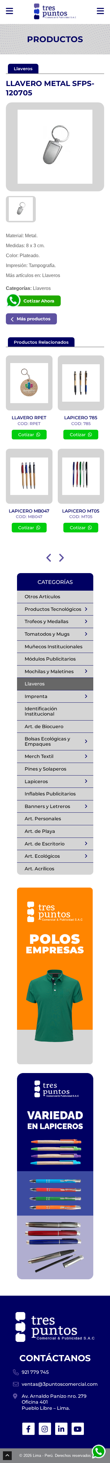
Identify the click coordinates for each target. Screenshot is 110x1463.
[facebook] (28, 1429)
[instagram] (45, 1429)
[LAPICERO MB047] (29, 476)
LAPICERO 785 (80, 417)
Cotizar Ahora (38, 301)
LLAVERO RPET (29, 417)
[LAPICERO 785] (81, 382)
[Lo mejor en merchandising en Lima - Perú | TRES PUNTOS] (55, 11)
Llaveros (51, 275)
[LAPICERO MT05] (81, 476)
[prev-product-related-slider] (49, 558)
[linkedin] (61, 1429)
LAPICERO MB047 (29, 511)
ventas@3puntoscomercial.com (59, 1384)
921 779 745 (35, 1372)
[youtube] (78, 1429)
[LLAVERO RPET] (29, 382)
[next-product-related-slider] (61, 558)
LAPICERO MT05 (80, 511)
